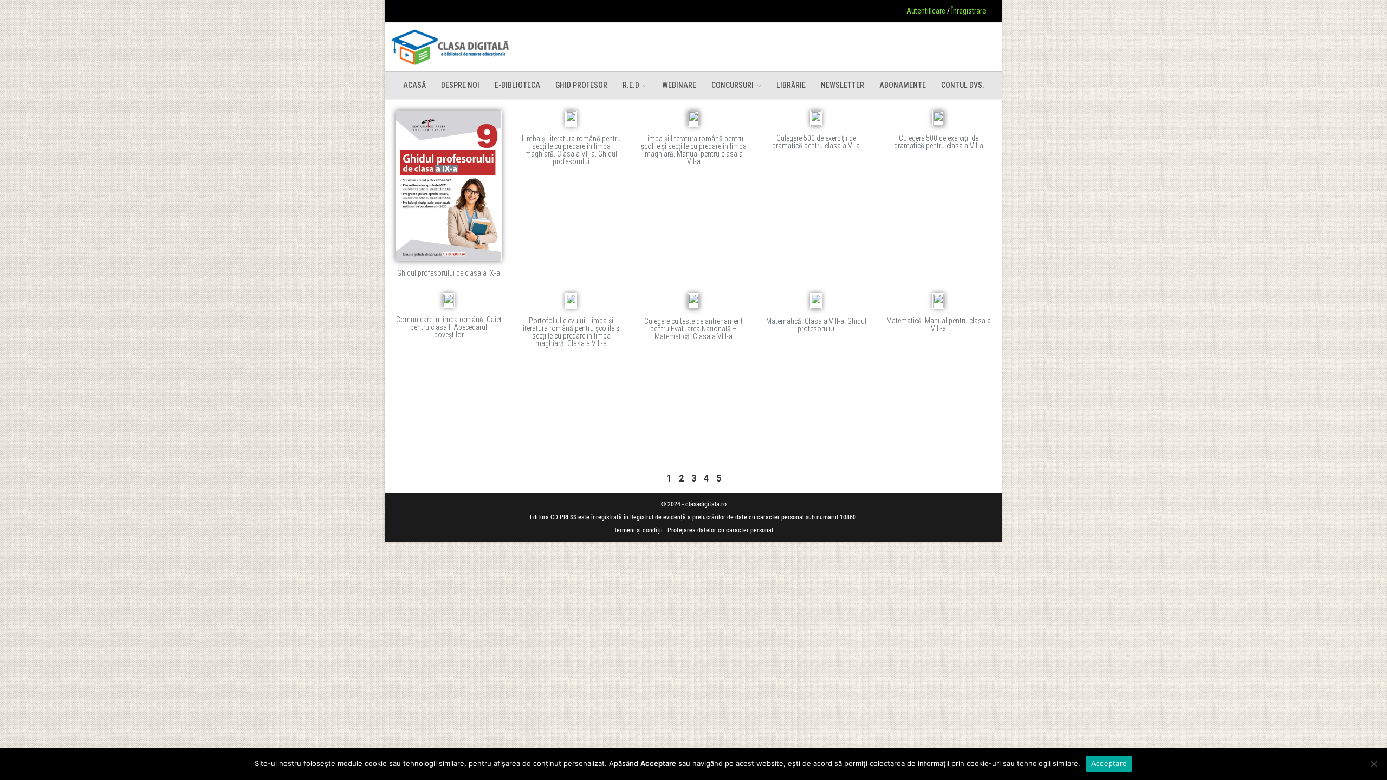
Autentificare (925, 10)
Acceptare (1109, 763)
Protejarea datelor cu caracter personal (720, 530)
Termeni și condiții (638, 530)
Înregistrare (968, 10)
